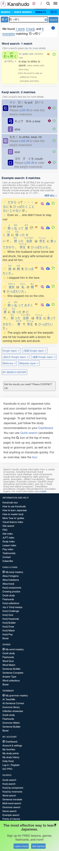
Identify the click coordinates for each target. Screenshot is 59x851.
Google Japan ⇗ (11, 350)
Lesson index (9, 545)
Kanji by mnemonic (12, 791)
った (20, 235)
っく (10, 55)
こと (31, 206)
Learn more (21, 846)
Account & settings (12, 745)
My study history (10, 757)
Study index (8, 541)
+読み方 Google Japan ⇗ (15, 356)
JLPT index (8, 537)
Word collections (11, 680)
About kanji (8, 583)
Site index (7, 533)
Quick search (29, 432)
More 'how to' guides (13, 518)
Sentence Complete (12, 672)
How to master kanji (12, 514)
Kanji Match (8, 630)
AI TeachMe (8, 699)
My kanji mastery (14, 572)
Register (15, 765)
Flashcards (8, 599)
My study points (10, 753)
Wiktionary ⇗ (9, 363)
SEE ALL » (50, 195)
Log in (5, 765)
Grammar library (11, 707)
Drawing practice (11, 591)
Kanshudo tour (10, 502)
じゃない (15, 210)
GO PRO (7, 768)
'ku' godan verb (26, 53)
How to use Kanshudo (14, 506)
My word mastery (14, 649)
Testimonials (8, 553)
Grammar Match (11, 722)
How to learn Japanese (14, 510)
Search (53, 19)
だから (12, 202)
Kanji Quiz (7, 614)
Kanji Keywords (10, 618)
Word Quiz (8, 661)
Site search (8, 525)
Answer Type (9, 676)
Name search (9, 811)
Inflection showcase (12, 711)
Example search (10, 815)
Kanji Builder (9, 622)
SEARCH (5, 12)
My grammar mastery (16, 695)
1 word (20, 28)
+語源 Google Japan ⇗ (44, 356)
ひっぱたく (20, 206)
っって (16, 228)
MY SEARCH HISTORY (14, 372)
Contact (6, 557)
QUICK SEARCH (23, 12)
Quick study (8, 595)
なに (6, 206)
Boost (5, 638)
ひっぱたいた (40, 247)
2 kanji (30, 28)
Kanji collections (10, 603)
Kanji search (8, 783)
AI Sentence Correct (13, 703)
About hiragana (10, 575)
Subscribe (7, 561)
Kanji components (11, 587)
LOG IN (24, 110)
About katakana (10, 579)
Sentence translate (12, 799)
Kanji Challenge (10, 611)
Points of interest (11, 818)
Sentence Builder (11, 668)
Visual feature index (12, 522)
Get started (38, 846)
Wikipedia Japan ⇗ (29, 363)
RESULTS (40, 12)
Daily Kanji (8, 761)
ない (6, 210)
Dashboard (45, 428)
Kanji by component (12, 787)
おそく (28, 305)
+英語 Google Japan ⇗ (35, 350)
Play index (7, 549)
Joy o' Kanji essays (12, 607)
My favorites (8, 749)
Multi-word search (11, 803)
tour (34, 457)
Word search (9, 795)
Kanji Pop (7, 634)
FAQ (4, 529)
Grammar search (11, 807)
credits (42, 491)
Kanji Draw (8, 626)
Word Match (8, 664)
